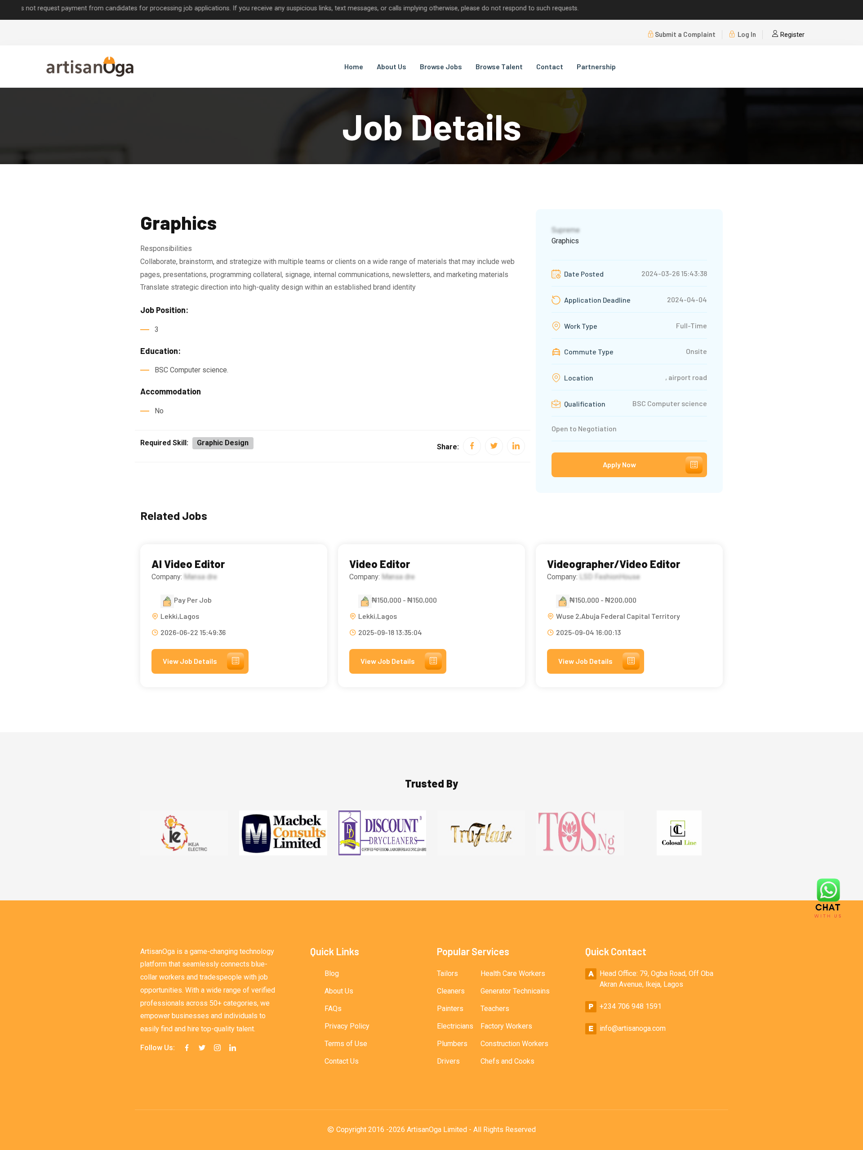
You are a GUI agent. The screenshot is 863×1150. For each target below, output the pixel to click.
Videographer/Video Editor (613, 564)
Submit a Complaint (685, 34)
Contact (549, 66)
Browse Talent (499, 66)
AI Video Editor (188, 564)
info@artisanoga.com (633, 1028)
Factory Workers (506, 1026)
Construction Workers (514, 1043)
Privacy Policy (347, 1026)
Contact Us (342, 1061)
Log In (746, 34)
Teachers (494, 1008)
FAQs (333, 1008)
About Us (391, 66)
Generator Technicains (515, 991)
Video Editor (379, 564)
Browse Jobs (441, 66)
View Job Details (190, 661)
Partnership (596, 66)
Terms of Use (346, 1043)
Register (791, 35)
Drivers (448, 1061)
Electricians (455, 1026)
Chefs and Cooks (507, 1061)
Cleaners (451, 991)
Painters (450, 1008)
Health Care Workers (512, 973)
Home (353, 66)
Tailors (447, 973)
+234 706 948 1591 (631, 1006)
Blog (332, 973)
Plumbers (452, 1043)
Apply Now (619, 464)
